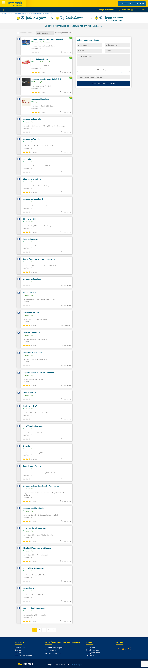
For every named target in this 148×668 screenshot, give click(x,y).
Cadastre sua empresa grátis (132, 3)
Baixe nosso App (127, 10)
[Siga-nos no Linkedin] (128, 648)
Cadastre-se (90, 647)
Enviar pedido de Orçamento (103, 83)
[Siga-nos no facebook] (118, 648)
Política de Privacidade (23, 655)
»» (54, 630)
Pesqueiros (46, 42)
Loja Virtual (51, 650)
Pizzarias (52, 62)
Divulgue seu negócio (105, 10)
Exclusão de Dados (93, 655)
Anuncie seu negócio (55, 648)
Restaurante (44, 62)
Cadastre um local (92, 650)
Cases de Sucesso (54, 653)
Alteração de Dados (93, 652)
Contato (18, 652)
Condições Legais (76, 664)
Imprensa (18, 650)
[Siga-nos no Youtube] (123, 648)
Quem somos (20, 647)
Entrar (142, 10)
